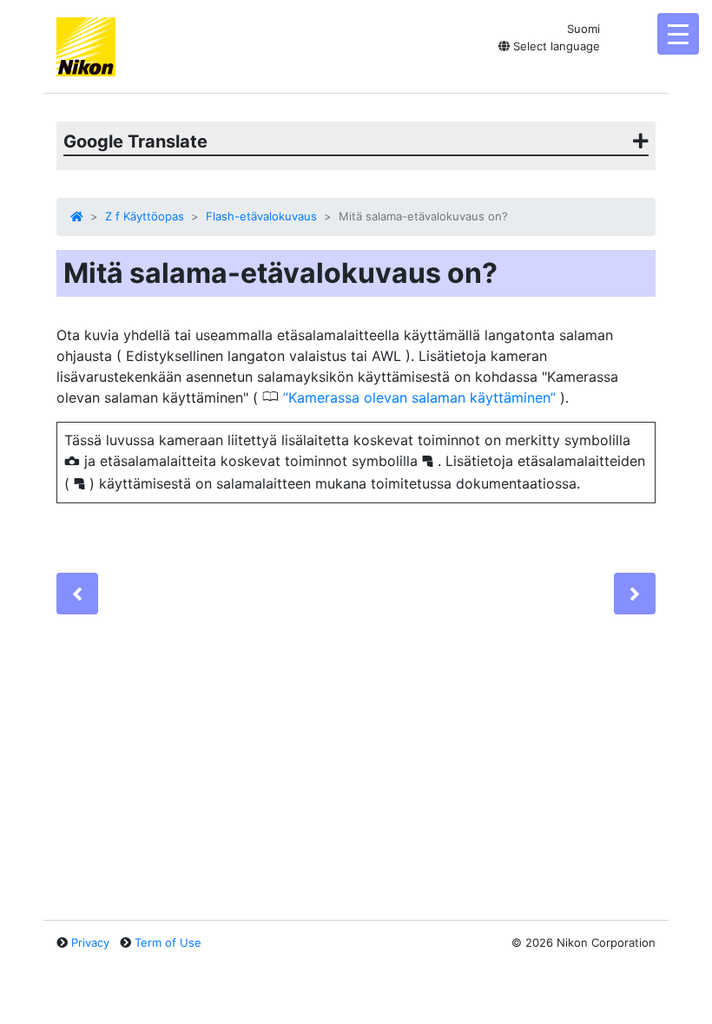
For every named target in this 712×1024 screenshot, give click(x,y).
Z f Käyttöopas (144, 216)
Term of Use (168, 942)
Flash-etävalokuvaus (261, 216)
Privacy (90, 942)
